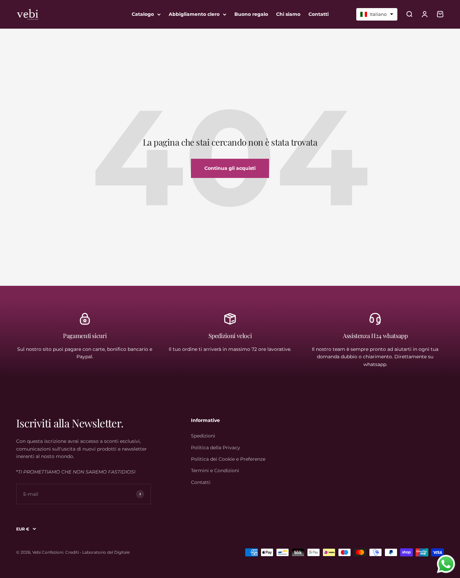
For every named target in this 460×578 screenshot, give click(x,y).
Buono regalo (251, 14)
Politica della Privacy (215, 448)
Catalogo (143, 14)
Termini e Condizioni (215, 470)
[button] (376, 14)
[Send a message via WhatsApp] (446, 564)
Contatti (318, 14)
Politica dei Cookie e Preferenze (228, 459)
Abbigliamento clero (194, 14)
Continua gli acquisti (230, 168)
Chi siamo (288, 14)
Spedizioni (203, 436)
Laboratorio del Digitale (106, 552)
